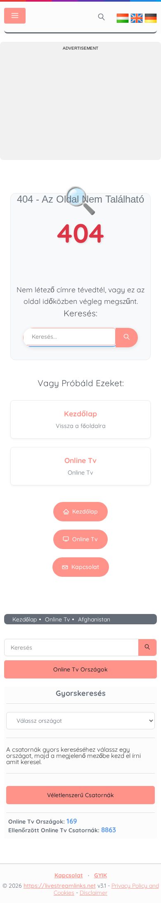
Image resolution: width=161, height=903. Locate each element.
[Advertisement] (80, 104)
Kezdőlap (85, 511)
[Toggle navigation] (15, 16)
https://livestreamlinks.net (60, 885)
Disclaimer (93, 892)
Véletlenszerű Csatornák (80, 795)
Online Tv (85, 539)
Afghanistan (94, 619)
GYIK (100, 875)
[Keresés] (101, 17)
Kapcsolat (85, 567)
